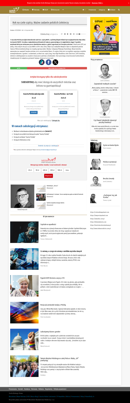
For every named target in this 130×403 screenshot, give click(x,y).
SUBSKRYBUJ (27, 82)
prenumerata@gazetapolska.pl (48, 150)
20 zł (30, 170)
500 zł (60, 170)
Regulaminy (48, 389)
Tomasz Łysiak (107, 200)
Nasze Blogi (34, 397)
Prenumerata (92, 10)
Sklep (82, 397)
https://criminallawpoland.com (99, 212)
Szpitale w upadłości (48, 224)
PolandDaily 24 (89, 397)
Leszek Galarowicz (105, 117)
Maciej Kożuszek (45, 346)
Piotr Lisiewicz (107, 148)
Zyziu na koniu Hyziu (111, 145)
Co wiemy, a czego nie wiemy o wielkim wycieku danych (61, 251)
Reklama (41, 389)
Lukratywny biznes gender (50, 332)
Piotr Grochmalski (45, 317)
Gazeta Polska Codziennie (47, 397)
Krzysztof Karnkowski (109, 165)
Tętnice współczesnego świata (55, 203)
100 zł (45, 170)
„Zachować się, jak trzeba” (110, 196)
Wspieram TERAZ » (97, 3)
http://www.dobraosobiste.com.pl (100, 229)
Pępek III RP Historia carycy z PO (52, 278)
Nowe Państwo (21, 397)
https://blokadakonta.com (98, 222)
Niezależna (12, 397)
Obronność (50, 188)
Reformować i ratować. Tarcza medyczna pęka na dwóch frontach (65, 194)
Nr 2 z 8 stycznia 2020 (27, 30)
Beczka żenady (108, 178)
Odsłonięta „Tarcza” (52, 186)
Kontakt (20, 389)
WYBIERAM (33, 112)
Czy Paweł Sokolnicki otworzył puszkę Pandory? (105, 121)
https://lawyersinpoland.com (99, 215)
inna (67, 170)
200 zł (52, 170)
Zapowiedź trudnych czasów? (105, 84)
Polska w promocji (109, 162)
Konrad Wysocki (22, 210)
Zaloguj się (102, 10)
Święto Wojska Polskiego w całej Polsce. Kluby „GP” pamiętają (59, 359)
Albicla (68, 397)
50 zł (37, 170)
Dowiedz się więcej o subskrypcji (48, 146)
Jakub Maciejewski (45, 290)
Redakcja (42, 375)
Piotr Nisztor (44, 266)
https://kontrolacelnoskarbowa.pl (100, 225)
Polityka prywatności (60, 389)
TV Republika (61, 397)
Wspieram (48, 176)
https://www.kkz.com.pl (97, 219)
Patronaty (34, 389)
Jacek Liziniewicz (105, 80)
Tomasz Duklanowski (46, 239)
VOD (28, 397)
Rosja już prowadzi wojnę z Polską (53, 305)
